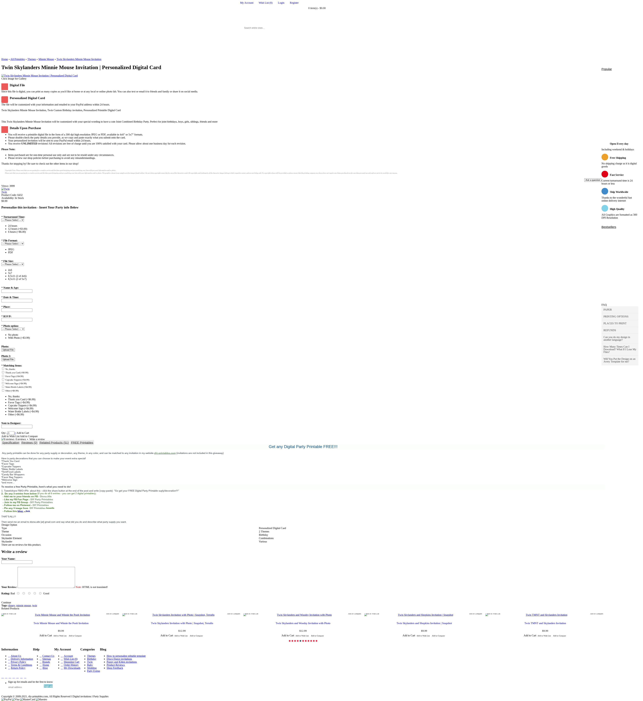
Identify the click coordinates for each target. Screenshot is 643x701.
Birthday (91, 658)
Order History (71, 664)
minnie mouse (23, 605)
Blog (45, 668)
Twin (4, 192)
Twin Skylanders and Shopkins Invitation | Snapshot (424, 623)
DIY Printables (41, 505)
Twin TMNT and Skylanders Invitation (545, 623)
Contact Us (48, 655)
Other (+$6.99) (12, 390)
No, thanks (10, 369)
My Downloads (72, 668)
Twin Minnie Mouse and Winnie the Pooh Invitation (61, 623)
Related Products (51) (54, 442)
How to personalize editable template (126, 655)
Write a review (37, 439)
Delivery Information (22, 658)
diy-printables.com (165, 453)
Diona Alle (46, 496)
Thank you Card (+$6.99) (16, 372)
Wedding (92, 668)
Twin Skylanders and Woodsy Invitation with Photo (303, 623)
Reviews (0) (29, 442)
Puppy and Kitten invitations (122, 661)
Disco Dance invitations (119, 658)
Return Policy (18, 668)
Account (68, 655)
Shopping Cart (71, 661)
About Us (16, 655)
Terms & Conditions (21, 664)
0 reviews (21, 439)
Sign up (48, 686)
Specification (10, 442)
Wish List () (71, 658)
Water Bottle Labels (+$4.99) (18, 387)
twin (34, 605)
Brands (46, 661)
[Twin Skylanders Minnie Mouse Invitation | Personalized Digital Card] (39, 75)
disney (11, 605)
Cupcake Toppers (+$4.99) (17, 380)
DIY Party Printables (42, 499)
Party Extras (93, 671)
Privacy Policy (18, 661)
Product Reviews (116, 664)
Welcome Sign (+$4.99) (16, 383)
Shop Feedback (115, 668)
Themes (91, 655)
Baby (90, 664)
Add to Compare (29, 436)
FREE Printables (82, 442)
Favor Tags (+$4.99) (14, 376)
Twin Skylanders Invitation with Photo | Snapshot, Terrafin (182, 623)
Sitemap (46, 658)
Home (46, 664)
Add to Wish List (10, 436)
